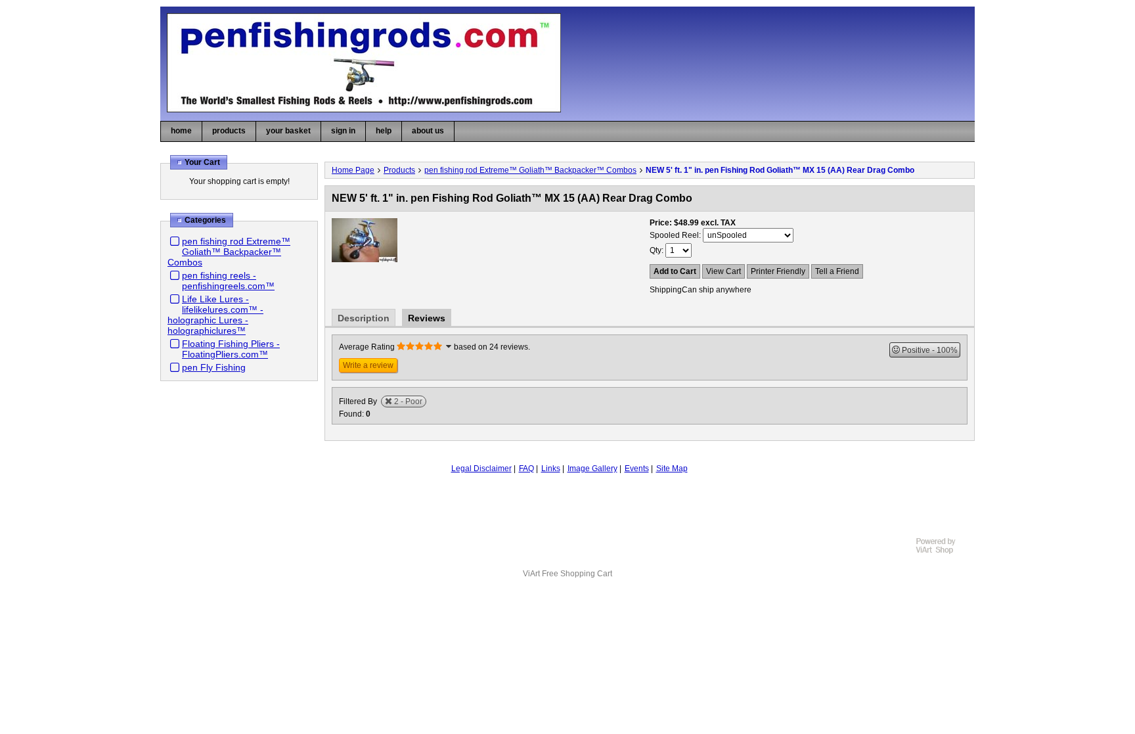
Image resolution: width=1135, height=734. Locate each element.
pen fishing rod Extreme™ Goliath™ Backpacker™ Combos (228, 251)
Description (363, 318)
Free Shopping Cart (577, 573)
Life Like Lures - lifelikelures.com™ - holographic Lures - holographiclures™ (215, 315)
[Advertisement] (567, 509)
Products (399, 170)
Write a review (368, 365)
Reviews (426, 318)
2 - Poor (408, 401)
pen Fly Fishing (214, 367)
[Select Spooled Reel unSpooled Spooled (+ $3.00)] (748, 235)
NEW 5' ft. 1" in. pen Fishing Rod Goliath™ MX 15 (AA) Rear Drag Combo (780, 170)
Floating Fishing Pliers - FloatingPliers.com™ (231, 348)
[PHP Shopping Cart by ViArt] (942, 552)
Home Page (353, 170)
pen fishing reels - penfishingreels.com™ (228, 280)
